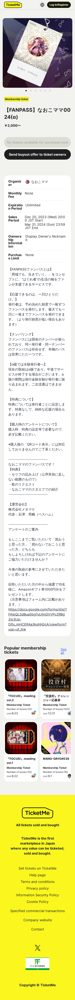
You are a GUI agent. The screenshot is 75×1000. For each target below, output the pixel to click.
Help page (37, 875)
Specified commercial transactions (37, 911)
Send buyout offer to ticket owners (37, 154)
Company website (37, 920)
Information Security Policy (37, 895)
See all (63, 651)
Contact (37, 929)
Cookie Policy (38, 902)
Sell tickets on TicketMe (37, 868)
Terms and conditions (38, 882)
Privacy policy (37, 888)
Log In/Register (59, 4)
